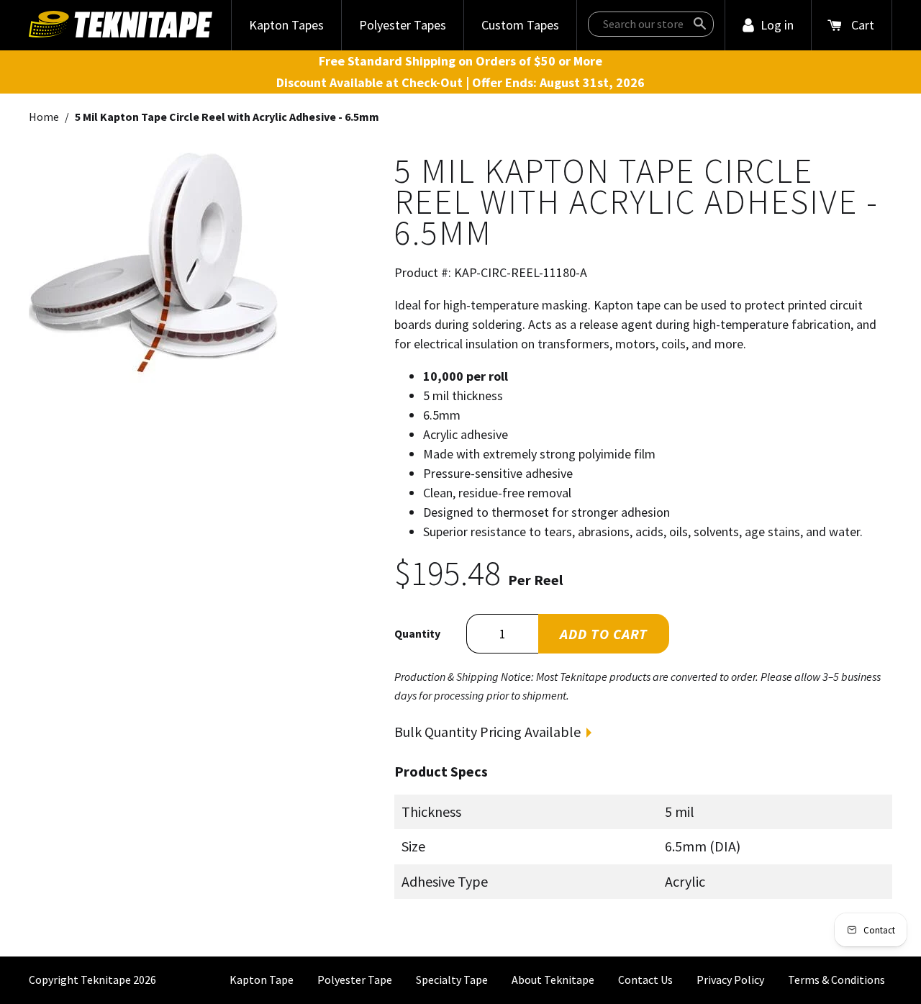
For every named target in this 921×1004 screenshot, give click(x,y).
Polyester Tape (354, 979)
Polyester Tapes (402, 25)
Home (44, 116)
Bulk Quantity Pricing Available (487, 732)
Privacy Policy (730, 979)
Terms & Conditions (836, 979)
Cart (862, 25)
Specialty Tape (452, 979)
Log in (777, 25)
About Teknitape (553, 979)
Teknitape (106, 979)
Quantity (417, 633)
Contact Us (645, 979)
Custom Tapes (520, 25)
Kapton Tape (262, 979)
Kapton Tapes (286, 25)
